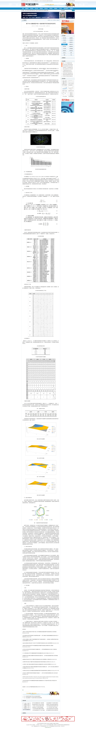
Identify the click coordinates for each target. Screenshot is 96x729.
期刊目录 (46, 8)
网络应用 (71, 44)
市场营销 (71, 40)
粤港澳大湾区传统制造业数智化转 (52, 704)
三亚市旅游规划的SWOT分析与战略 (38, 710)
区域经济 (57, 20)
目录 (25, 10)
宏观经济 (71, 42)
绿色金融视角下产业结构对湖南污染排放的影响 (34, 697)
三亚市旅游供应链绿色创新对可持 (52, 705)
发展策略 (44, 10)
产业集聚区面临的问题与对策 (67, 70)
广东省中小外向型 (64, 90)
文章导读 (50, 8)
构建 (32, 10)
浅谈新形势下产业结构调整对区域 (68, 67)
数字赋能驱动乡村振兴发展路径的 (52, 710)
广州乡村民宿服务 (71, 96)
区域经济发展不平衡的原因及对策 (68, 73)
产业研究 (64, 40)
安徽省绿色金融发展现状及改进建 (68, 74)
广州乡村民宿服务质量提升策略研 (38, 708)
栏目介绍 (36, 8)
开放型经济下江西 (71, 90)
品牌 (71, 52)
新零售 (34, 10)
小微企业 (37, 10)
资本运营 (71, 50)
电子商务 (64, 46)
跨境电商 (30, 10)
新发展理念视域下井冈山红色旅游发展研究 (33, 696)
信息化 (42, 10)
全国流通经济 (66, 8)
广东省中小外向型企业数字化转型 (38, 705)
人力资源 (64, 48)
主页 (51, 20)
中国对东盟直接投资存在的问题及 (52, 708)
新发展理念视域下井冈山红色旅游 (38, 704)
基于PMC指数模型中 (26, 709)
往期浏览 (55, 8)
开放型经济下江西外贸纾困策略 (37, 707)
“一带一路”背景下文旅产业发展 (51, 707)
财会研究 (64, 50)
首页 (23, 8)
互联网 (47, 10)
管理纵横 (71, 48)
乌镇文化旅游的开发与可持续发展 (68, 68)
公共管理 (64, 42)
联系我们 (71, 8)
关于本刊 (38, 723)
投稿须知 (41, 8)
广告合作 (60, 8)
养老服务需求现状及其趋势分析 (67, 71)
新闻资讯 (26, 8)
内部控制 (39, 10)
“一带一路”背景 (64, 96)
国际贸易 (71, 46)
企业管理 (27, 10)
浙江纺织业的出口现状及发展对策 (68, 64)
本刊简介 (31, 8)
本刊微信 (54, 723)
